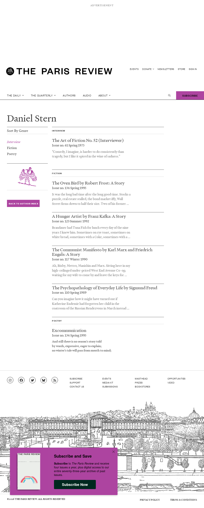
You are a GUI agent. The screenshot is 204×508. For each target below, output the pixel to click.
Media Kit (107, 382)
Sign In (193, 69)
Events (134, 69)
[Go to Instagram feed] (10, 380)
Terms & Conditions (183, 499)
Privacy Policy (150, 499)
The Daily (14, 95)
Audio (87, 95)
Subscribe (190, 95)
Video (171, 382)
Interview (13, 141)
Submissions (110, 386)
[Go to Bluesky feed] (43, 380)
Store (181, 69)
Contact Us (77, 386)
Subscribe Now (75, 484)
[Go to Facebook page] (21, 380)
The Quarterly (42, 95)
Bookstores (142, 386)
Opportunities (177, 378)
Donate (147, 69)
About (103, 95)
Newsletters (166, 69)
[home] (59, 72)
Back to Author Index (23, 203)
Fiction (12, 147)
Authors (69, 95)
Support (75, 382)
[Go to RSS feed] (55, 380)
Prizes (139, 382)
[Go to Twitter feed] (32, 380)
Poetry (12, 153)
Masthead (141, 378)
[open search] (169, 95)
